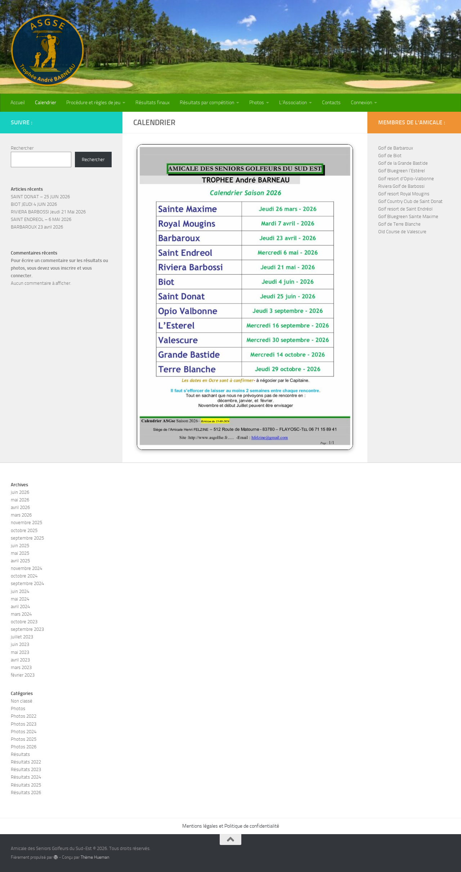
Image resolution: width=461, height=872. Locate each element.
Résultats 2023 (26, 769)
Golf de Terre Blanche (399, 224)
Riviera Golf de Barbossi (401, 186)
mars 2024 (21, 614)
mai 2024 (20, 599)
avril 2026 (20, 507)
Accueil (17, 102)
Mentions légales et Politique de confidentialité (230, 826)
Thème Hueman (95, 857)
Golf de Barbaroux (395, 148)
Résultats (20, 754)
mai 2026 (20, 500)
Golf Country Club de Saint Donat (410, 201)
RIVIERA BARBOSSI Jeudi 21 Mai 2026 (48, 211)
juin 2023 (20, 644)
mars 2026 (21, 515)
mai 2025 (20, 553)
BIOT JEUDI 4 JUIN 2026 (34, 204)
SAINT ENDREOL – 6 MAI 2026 (41, 219)
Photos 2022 (23, 716)
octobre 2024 (24, 576)
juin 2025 (20, 545)
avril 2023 (20, 660)
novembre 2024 (26, 568)
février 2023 (23, 675)
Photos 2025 (23, 739)
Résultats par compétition (207, 102)
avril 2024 (20, 606)
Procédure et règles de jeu (93, 102)
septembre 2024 (27, 583)
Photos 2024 (23, 731)
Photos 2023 (23, 724)
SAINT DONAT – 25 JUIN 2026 (40, 196)
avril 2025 (20, 560)
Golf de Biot (390, 155)
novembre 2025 (26, 522)
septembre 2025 (27, 538)
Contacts (331, 102)
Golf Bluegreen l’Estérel (401, 170)
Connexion (361, 102)
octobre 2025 (24, 530)
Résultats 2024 (26, 777)
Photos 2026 (23, 746)
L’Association (293, 102)
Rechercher (22, 148)
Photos (256, 102)
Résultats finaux (152, 102)
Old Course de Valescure (402, 231)
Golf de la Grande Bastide (403, 163)
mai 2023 (20, 652)
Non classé (21, 701)
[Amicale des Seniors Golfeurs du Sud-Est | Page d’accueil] (47, 50)
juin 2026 (20, 492)
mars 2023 (21, 667)
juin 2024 (20, 591)
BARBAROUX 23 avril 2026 (37, 227)
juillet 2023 (22, 636)
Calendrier (45, 102)
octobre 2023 (24, 621)
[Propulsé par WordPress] (56, 857)
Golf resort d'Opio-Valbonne (406, 178)
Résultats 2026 (26, 792)
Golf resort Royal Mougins (403, 193)
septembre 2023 (27, 629)
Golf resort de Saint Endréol (405, 209)
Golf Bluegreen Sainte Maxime (408, 216)
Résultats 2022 (26, 762)
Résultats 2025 (26, 785)
